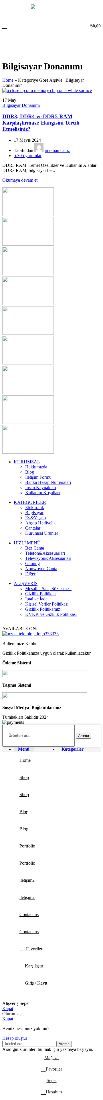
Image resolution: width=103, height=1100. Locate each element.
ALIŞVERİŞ (25, 583)
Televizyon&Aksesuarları (48, 558)
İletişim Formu (38, 477)
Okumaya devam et (19, 180)
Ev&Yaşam (35, 517)
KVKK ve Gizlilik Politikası (51, 614)
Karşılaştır (34, 965)
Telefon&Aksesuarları (45, 553)
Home (7, 80)
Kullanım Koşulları (42, 492)
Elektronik (34, 507)
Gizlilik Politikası (40, 593)
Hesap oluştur (14, 1038)
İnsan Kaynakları (40, 487)
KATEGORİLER (30, 502)
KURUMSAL (27, 461)
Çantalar (32, 528)
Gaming (32, 563)
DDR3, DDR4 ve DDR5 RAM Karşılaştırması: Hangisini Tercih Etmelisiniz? (41, 122)
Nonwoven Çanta (41, 568)
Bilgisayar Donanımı (21, 105)
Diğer (30, 573)
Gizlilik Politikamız (42, 609)
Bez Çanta (34, 548)
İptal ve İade (36, 598)
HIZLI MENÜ (27, 542)
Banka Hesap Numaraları (48, 482)
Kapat (7, 1008)
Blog (29, 472)
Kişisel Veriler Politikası (46, 604)
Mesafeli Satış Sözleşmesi (48, 588)
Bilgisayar (34, 512)
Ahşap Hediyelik (40, 522)
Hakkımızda (36, 466)
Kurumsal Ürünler (41, 533)
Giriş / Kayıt (36, 983)
